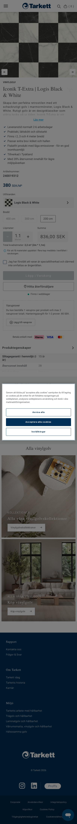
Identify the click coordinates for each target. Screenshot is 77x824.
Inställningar (38, 431)
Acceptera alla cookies (38, 422)
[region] (38, 412)
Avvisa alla (38, 412)
